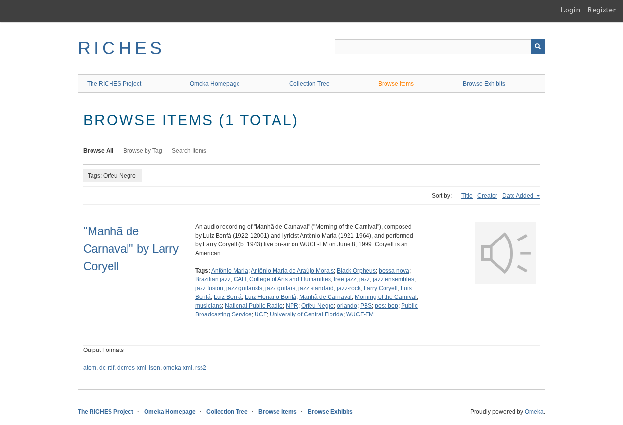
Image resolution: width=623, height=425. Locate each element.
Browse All (98, 151)
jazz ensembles (393, 279)
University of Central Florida (306, 314)
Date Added (518, 195)
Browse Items (396, 83)
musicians (208, 305)
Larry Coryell (381, 288)
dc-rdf (106, 367)
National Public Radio (254, 305)
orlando (347, 305)
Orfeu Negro (317, 305)
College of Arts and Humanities (290, 279)
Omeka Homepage (215, 83)
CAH (240, 279)
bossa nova (394, 270)
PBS (366, 305)
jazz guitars (280, 288)
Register (601, 10)
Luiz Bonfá (228, 297)
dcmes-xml (131, 367)
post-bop (386, 305)
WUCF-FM (360, 314)
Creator (487, 195)
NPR (292, 305)
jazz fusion (209, 288)
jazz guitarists (244, 288)
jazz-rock (349, 288)
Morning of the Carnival (386, 297)
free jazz (345, 279)
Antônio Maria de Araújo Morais (292, 270)
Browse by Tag (142, 151)
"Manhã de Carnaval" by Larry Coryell (131, 248)
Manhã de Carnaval (325, 297)
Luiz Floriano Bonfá (270, 297)
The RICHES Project (114, 83)
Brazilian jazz (213, 279)
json (154, 367)
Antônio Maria (229, 270)
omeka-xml (177, 367)
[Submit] (538, 46)
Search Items (189, 151)
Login (570, 10)
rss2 (200, 367)
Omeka (534, 411)
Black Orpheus (356, 270)
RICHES (121, 48)
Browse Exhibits (484, 83)
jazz (364, 279)
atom (89, 367)
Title (467, 195)
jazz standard (316, 288)
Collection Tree (309, 83)
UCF (261, 314)
